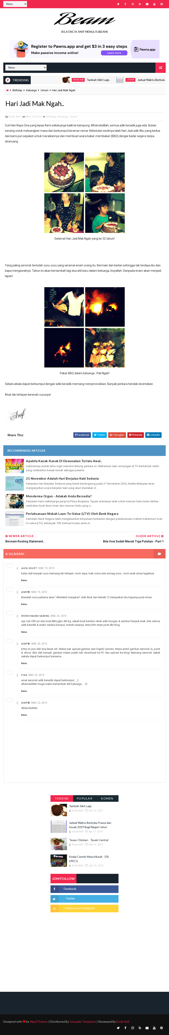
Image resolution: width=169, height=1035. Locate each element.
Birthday (17, 90)
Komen (107, 798)
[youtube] (154, 4)
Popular (85, 798)
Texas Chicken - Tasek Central (88, 840)
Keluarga (31, 90)
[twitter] (118, 4)
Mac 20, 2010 (59, 615)
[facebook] (125, 4)
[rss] (140, 4)
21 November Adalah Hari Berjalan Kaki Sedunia (62, 478)
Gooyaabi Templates (82, 1021)
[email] (147, 4)
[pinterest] (161, 4)
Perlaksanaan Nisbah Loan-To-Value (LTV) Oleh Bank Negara (72, 513)
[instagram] (133, 4)
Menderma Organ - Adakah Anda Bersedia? (59, 496)
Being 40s (66, 80)
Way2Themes (39, 1021)
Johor (118, 80)
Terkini (62, 798)
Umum (44, 90)
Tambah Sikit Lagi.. (86, 80)
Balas (24, 580)
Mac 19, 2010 (46, 568)
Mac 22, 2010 (36, 675)
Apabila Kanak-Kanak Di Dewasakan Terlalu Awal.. (64, 461)
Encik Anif (122, 1021)
